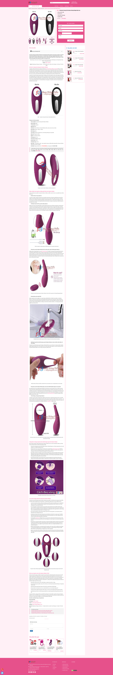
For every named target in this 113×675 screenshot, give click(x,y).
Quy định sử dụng (65, 670)
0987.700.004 (48, 62)
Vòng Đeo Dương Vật (41, 8)
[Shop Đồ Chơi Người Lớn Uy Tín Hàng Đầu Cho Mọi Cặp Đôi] (35, 2)
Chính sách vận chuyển (66, 668)
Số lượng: (59, 33)
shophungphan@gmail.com (36, 602)
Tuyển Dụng (67, 6)
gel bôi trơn (38, 517)
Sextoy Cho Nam (34, 8)
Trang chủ (29, 8)
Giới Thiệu (56, 6)
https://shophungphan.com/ (37, 604)
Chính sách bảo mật (65, 664)
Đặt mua (70, 40)
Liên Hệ (71, 6)
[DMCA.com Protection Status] (78, 670)
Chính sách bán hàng (65, 665)
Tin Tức (61, 6)
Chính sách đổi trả (65, 667)
